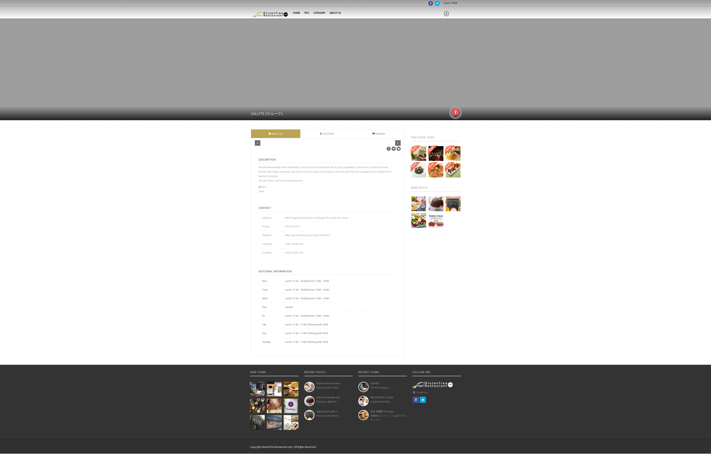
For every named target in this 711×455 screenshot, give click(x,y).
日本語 (454, 3)
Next (398, 143)
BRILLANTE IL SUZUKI (381, 397)
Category (319, 12)
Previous (257, 143)
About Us (277, 133)
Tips (306, 12)
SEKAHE (374, 383)
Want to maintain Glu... (329, 397)
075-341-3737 (292, 226)
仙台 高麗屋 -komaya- (382, 411)
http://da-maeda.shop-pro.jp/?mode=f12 (308, 235)
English (446, 3)
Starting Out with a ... (327, 411)
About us (335, 12)
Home (296, 12)
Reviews (380, 133)
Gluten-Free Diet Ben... (328, 383)
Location (328, 133)
